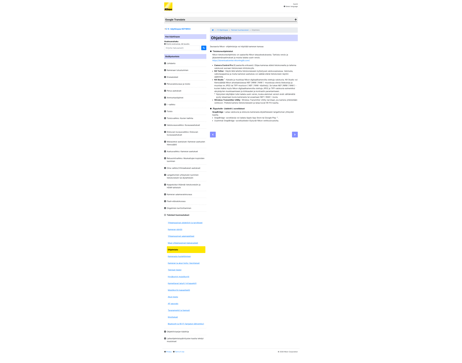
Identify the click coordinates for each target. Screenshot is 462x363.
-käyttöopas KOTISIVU (178, 29)
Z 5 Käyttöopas (222, 30)
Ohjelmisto (173, 249)
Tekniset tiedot (174, 270)
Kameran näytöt (175, 229)
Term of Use (179, 352)
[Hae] (203, 48)
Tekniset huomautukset (240, 30)
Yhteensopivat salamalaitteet (181, 236)
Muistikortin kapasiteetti (179, 290)
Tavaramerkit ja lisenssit (179, 310)
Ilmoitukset (173, 317)
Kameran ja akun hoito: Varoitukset (184, 263)
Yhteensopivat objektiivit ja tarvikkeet (185, 222)
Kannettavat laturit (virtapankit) (182, 283)
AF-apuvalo (173, 303)
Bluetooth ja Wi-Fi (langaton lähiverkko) (186, 324)
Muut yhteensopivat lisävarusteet (183, 243)
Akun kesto (173, 297)
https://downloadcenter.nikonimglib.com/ (231, 60)
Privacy (169, 352)
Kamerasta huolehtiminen (179, 256)
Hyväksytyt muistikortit (178, 276)
